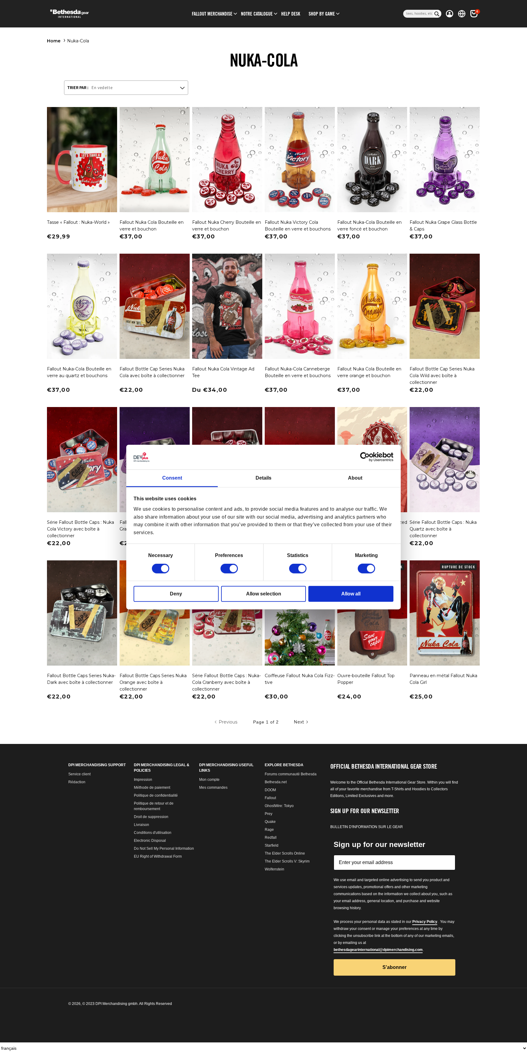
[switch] (229, 568)
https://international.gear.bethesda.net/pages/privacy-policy (259, 614)
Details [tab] (263, 478)
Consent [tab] (172, 478)
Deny (176, 593)
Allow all (350, 593)
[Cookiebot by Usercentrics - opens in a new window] (366, 457)
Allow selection (263, 593)
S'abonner (264, 652)
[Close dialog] (324, 439)
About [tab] (355, 478)
